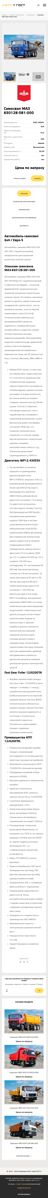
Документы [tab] (24, 226)
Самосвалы (30, 15)
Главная (4, 15)
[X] (20, 962)
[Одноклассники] (27, 962)
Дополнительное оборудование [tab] (24, 218)
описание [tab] (24, 193)
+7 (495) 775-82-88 (21, 1184)
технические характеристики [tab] (24, 201)
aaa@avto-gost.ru (24, 1188)
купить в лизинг (20, 178)
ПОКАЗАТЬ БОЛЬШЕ (23, 1156)
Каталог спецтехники (17, 15)
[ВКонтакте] (24, 962)
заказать (37, 178)
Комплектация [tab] (24, 210)
